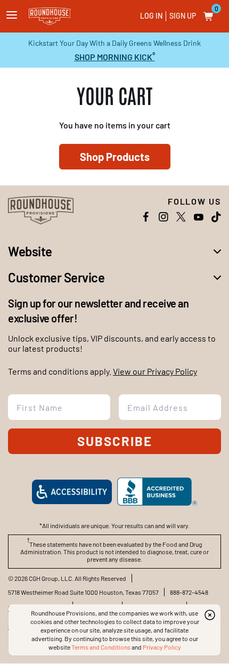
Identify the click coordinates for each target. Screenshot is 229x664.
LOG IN (151, 15)
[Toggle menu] (11, 15)
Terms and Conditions (100, 647)
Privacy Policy (162, 647)
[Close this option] (209, 614)
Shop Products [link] (115, 156)
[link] (50, 16)
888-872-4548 (189, 592)
